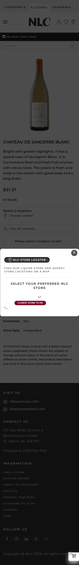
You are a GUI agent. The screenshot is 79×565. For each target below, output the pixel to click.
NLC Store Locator (29, 259)
